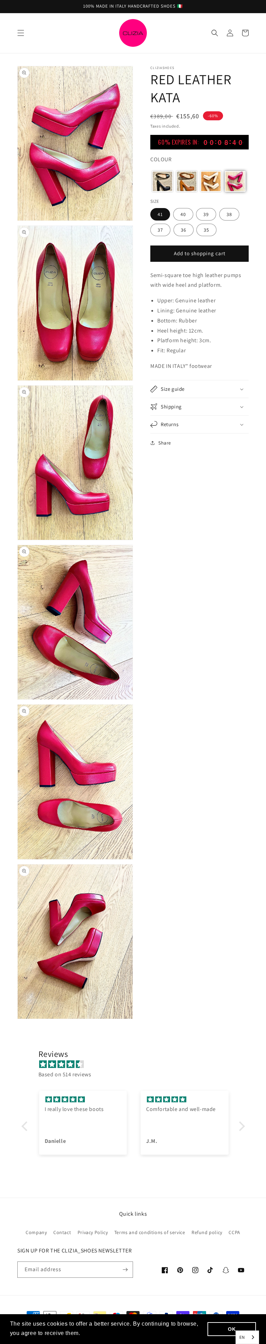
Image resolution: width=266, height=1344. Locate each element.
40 (183, 214)
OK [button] (232, 1329)
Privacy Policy (93, 1232)
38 (229, 214)
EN (242, 1337)
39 (206, 214)
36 (183, 230)
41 (160, 214)
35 (206, 230)
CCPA (234, 1232)
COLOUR (161, 159)
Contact (62, 1232)
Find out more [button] (101, 1333)
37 (160, 230)
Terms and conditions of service (149, 1232)
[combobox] (247, 1337)
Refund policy (207, 1232)
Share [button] (164, 443)
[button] (20, 33)
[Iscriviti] (125, 1269)
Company (36, 1232)
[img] (136, 1064)
